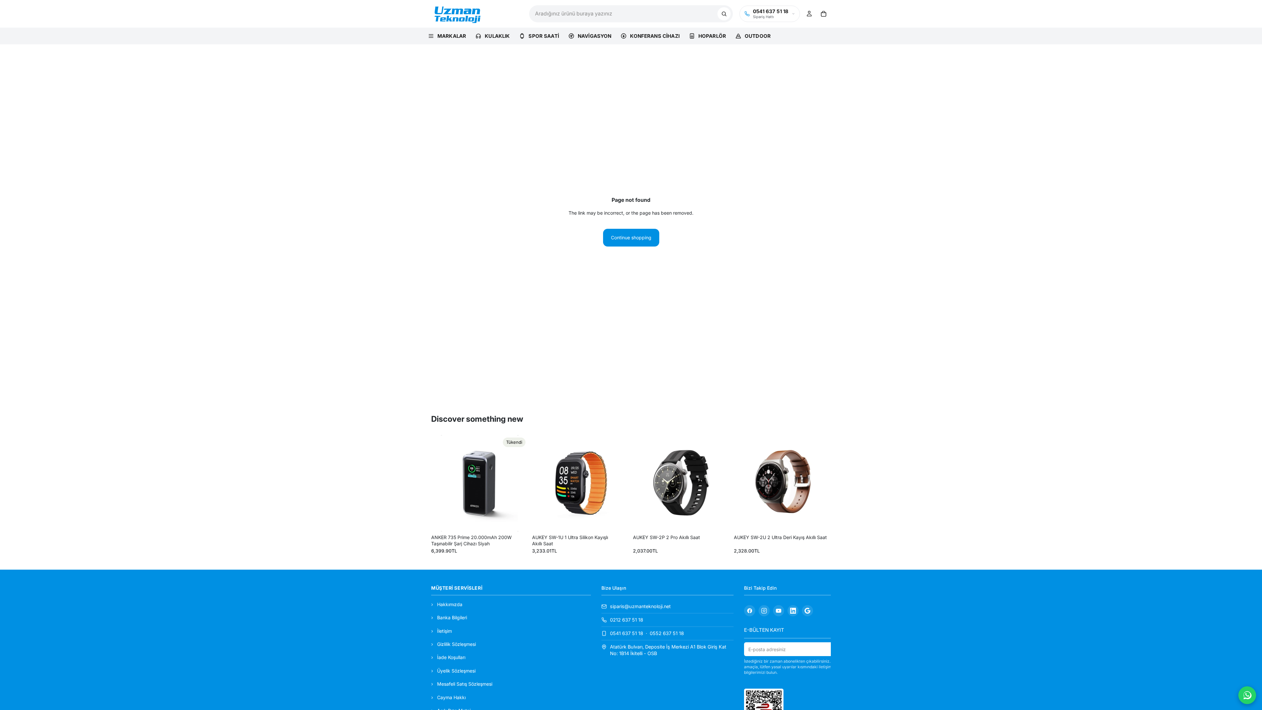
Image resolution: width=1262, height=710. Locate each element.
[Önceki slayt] (441, 483)
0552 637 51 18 (667, 633)
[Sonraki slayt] (518, 483)
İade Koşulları (451, 657)
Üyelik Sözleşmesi (456, 670)
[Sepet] (823, 14)
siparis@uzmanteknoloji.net (640, 606)
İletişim (444, 630)
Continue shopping (631, 237)
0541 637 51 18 (626, 633)
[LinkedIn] (793, 610)
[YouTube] (778, 610)
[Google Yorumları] (807, 610)
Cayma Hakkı (451, 697)
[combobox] (623, 13)
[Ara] (724, 13)
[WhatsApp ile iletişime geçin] (1247, 695)
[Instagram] (764, 610)
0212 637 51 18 (626, 620)
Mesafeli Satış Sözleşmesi (464, 684)
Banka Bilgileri (452, 617)
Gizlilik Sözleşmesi (456, 644)
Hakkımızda (449, 604)
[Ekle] (619, 522)
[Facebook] (749, 610)
